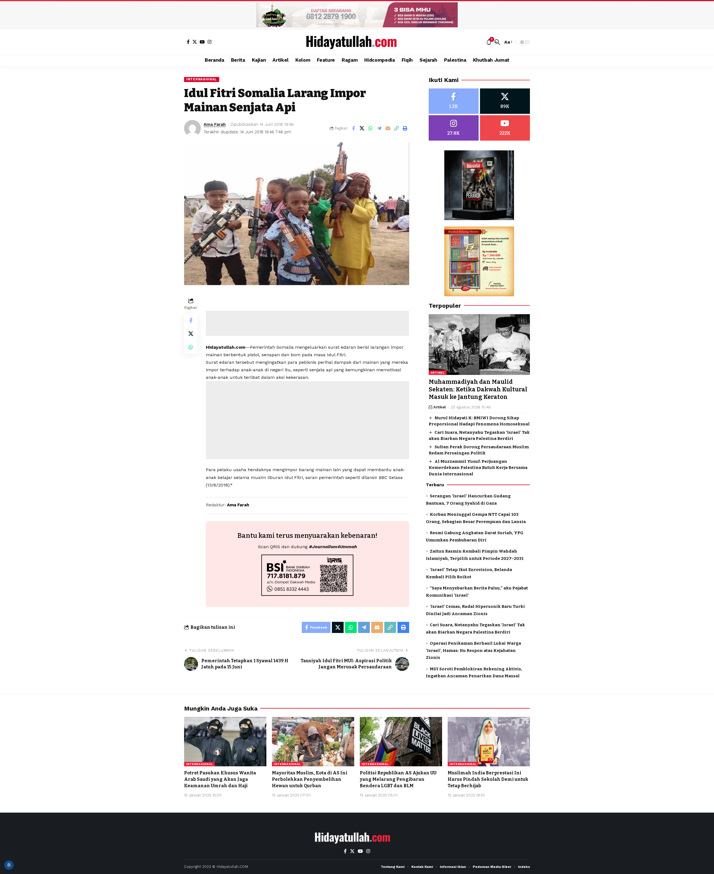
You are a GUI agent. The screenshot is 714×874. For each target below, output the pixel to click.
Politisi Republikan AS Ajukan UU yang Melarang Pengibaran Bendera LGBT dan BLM (398, 779)
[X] (194, 42)
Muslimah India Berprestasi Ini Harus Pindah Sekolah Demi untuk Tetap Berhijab (488, 779)
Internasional (201, 79)
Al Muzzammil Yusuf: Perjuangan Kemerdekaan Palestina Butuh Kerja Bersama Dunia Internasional (478, 467)
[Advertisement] (307, 323)
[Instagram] (209, 42)
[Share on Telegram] (379, 128)
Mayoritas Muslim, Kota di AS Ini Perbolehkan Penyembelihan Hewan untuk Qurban (309, 779)
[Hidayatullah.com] (356, 42)
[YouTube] (202, 42)
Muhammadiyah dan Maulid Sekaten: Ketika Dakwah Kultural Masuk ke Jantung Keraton (478, 389)
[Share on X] (362, 128)
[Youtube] (505, 128)
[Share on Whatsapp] (371, 128)
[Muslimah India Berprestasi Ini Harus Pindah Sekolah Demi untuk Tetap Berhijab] (489, 741)
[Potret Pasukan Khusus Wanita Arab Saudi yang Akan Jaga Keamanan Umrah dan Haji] (225, 741)
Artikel (438, 372)
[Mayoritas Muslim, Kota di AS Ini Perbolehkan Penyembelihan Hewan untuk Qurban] (313, 741)
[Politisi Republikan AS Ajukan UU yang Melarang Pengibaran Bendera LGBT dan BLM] (401, 741)
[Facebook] (188, 42)
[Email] (388, 128)
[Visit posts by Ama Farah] (192, 128)
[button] (497, 42)
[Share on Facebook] (353, 128)
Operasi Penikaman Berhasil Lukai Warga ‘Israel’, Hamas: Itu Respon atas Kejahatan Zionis (473, 650)
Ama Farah (215, 124)
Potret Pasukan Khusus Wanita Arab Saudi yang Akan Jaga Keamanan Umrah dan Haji (220, 779)
